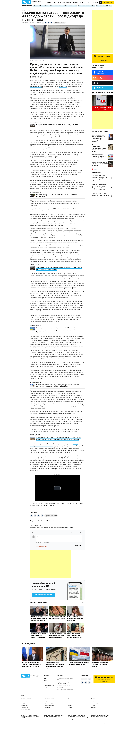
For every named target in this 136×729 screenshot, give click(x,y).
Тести (81, 2)
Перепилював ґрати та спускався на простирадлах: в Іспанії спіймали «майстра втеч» (99, 148)
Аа (100, 2)
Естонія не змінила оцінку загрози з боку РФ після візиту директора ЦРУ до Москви (99, 138)
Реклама (46, 683)
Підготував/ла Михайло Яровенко (42, 521)
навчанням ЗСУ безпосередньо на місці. (45, 464)
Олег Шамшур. (49, 505)
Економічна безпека (49, 705)
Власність (93, 707)
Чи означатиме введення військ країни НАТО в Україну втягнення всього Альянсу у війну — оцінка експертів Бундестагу (56, 330)
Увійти (96, 2)
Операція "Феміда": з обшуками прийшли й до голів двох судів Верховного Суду (100, 178)
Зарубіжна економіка (50, 701)
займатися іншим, (42, 462)
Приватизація (24, 707)
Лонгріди (75, 2)
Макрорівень (24, 703)
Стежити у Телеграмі (45, 594)
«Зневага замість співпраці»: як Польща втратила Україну (99, 156)
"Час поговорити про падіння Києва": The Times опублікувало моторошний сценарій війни (59, 268)
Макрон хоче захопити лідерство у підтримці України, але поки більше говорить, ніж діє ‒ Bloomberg (57, 386)
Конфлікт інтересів (49, 703)
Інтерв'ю (68, 2)
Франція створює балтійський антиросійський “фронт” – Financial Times (57, 196)
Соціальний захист (49, 698)
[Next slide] (112, 6)
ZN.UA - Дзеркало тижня (102, 107)
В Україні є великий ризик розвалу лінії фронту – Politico (57, 125)
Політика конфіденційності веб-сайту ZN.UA (104, 723)
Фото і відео (61, 2)
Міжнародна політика (26, 701)
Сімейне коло (94, 703)
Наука (69, 698)
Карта (45, 687)
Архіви (45, 678)
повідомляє (63, 87)
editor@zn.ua (60, 691)
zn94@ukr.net (60, 687)
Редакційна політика (49, 685)
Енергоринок (24, 705)
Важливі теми (27, 5)
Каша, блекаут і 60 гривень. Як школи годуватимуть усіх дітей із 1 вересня (100, 195)
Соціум (93, 698)
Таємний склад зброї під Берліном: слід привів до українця (100, 163)
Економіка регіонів (25, 709)
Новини (49, 2)
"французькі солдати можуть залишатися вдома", (54, 468)
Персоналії (47, 707)
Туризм (93, 705)
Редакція (46, 680)
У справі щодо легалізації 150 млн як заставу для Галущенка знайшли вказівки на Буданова (99, 187)
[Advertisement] (50, 564)
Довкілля (70, 703)
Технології (70, 701)
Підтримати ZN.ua (108, 2)
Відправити (77, 545)
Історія (93, 701)
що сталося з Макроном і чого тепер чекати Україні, (53, 503)
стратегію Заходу (36, 87)
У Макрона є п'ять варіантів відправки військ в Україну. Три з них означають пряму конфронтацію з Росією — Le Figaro (58, 438)
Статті (54, 2)
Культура (70, 707)
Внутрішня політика (26, 698)
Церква (70, 705)
